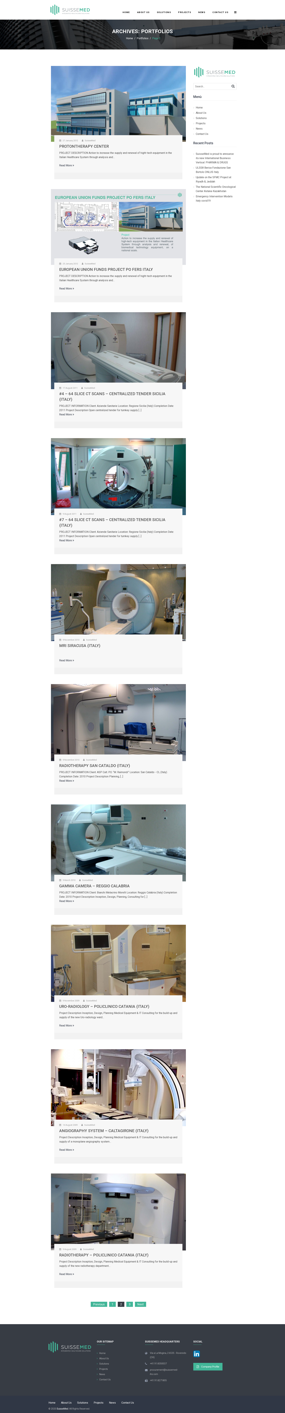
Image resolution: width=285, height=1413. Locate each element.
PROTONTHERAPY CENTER (84, 146)
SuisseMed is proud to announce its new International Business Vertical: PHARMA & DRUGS (215, 158)
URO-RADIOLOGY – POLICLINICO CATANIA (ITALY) (104, 1006)
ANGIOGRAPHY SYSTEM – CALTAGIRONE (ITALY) (103, 1130)
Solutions (164, 12)
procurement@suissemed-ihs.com (164, 1371)
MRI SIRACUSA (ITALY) (79, 645)
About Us (143, 12)
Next (140, 1304)
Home (126, 12)
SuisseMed (62, 1408)
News (201, 12)
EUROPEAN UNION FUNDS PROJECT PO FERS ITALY (106, 269)
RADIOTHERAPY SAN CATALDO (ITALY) (94, 765)
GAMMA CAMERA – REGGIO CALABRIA (94, 886)
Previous (99, 1304)
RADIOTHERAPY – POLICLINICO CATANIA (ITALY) (103, 1255)
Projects (184, 12)
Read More (66, 165)
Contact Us (220, 12)
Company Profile (210, 1366)
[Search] (233, 86)
